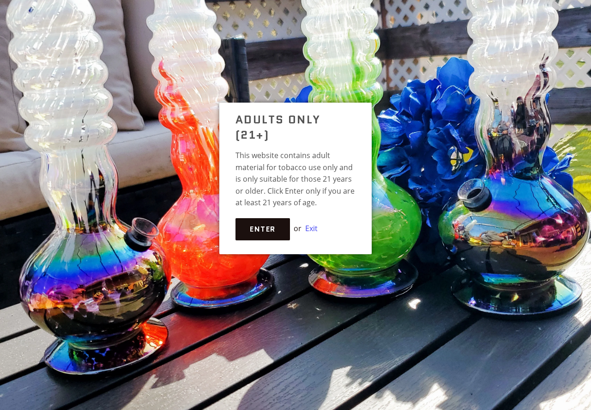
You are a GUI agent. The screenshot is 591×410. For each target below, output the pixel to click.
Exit (311, 228)
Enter (263, 229)
